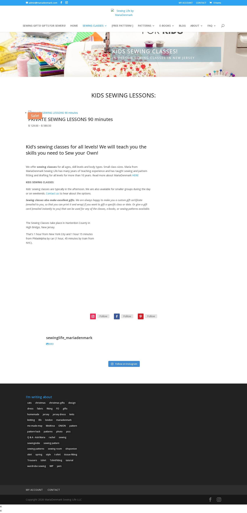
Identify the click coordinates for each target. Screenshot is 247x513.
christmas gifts (57, 402)
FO (57, 408)
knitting (31, 420)
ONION (62, 425)
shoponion (71, 448)
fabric (40, 408)
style (48, 454)
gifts (65, 408)
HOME (74, 25)
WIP (51, 466)
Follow (103, 316)
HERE (135, 175)
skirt (29, 454)
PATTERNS (144, 25)
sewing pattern (51, 443)
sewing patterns (35, 448)
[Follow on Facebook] (117, 316)
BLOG (182, 25)
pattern (73, 425)
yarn (59, 466)
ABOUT (194, 25)
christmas (40, 402)
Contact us (52, 193)
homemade (33, 414)
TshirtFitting (56, 460)
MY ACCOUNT (186, 3)
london (49, 420)
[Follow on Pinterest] (141, 316)
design (72, 402)
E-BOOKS (165, 25)
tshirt (43, 460)
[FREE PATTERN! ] (122, 25)
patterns (48, 431)
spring (38, 454)
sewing (62, 437)
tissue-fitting (70, 454)
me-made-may (34, 425)
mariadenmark (63, 420)
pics (68, 431)
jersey (46, 414)
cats (29, 402)
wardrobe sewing (36, 466)
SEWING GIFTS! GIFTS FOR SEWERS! (44, 25)
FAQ (210, 25)
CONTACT (201, 3)
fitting (50, 408)
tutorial (69, 460)
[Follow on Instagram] (93, 316)
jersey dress (59, 414)
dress (30, 408)
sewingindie (33, 443)
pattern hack (33, 431)
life (40, 420)
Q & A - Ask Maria (36, 437)
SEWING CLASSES (93, 25)
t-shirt (57, 454)
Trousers (32, 460)
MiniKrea (50, 425)
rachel (52, 437)
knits (71, 414)
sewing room (55, 448)
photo (59, 431)
